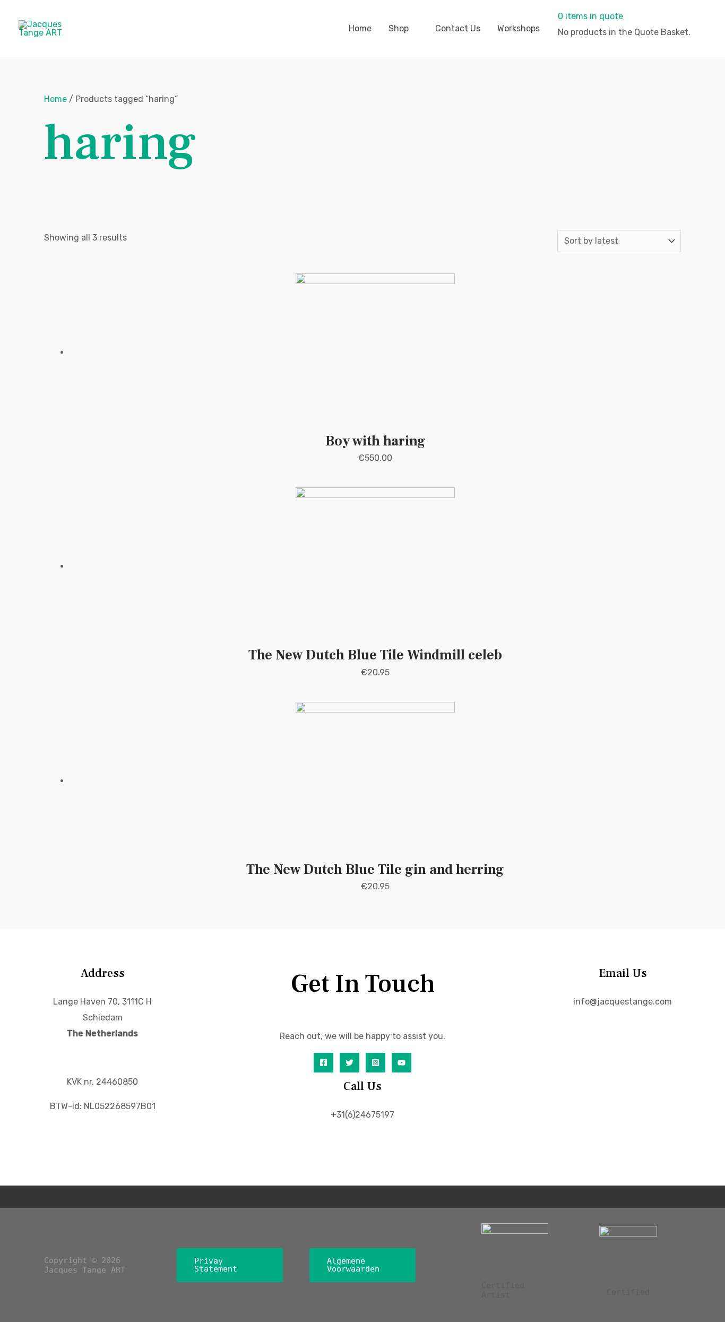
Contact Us (457, 28)
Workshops (518, 28)
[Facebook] (323, 1062)
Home (360, 28)
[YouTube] (401, 1062)
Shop (399, 28)
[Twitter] (349, 1062)
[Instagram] (375, 1062)
